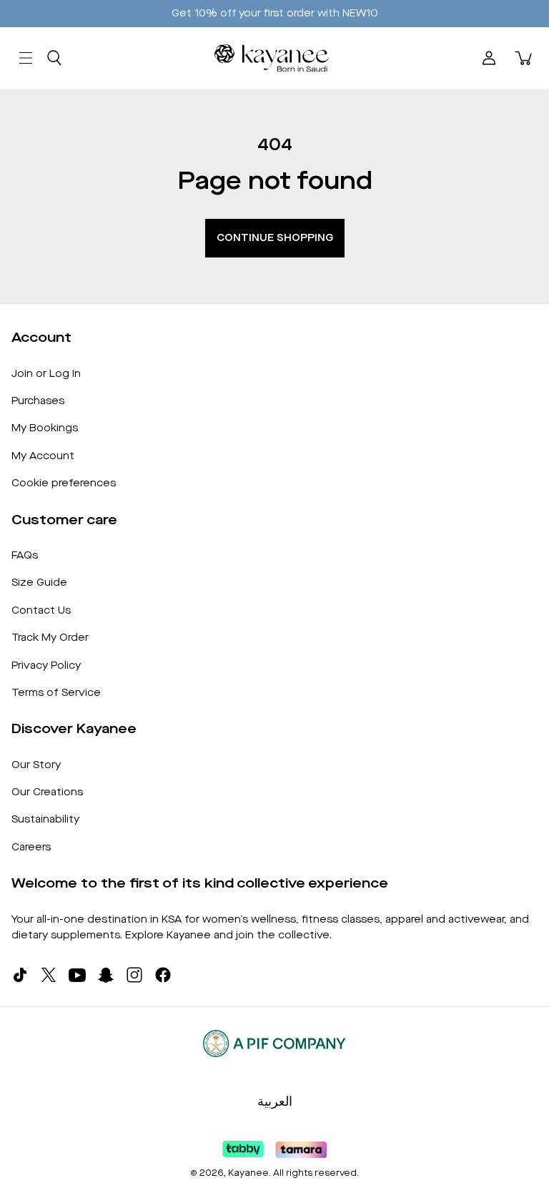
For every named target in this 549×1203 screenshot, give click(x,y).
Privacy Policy (46, 665)
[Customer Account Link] (489, 58)
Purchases (37, 401)
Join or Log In (46, 373)
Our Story (36, 765)
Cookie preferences (63, 483)
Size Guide (39, 582)
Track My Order (50, 637)
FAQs (24, 555)
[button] (54, 58)
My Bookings (44, 428)
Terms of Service (56, 692)
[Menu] (25, 58)
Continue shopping (275, 238)
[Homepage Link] (271, 58)
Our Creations (47, 792)
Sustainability (45, 819)
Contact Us (41, 610)
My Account (42, 456)
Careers (31, 847)
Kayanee (248, 1173)
